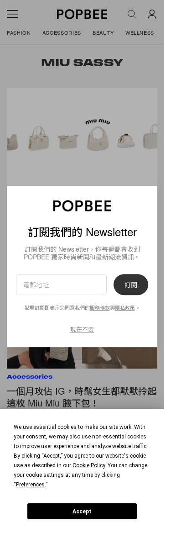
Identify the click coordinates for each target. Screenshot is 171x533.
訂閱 (130, 284)
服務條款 (100, 307)
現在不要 (82, 329)
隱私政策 (125, 307)
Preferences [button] (30, 484)
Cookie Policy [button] (89, 465)
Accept (82, 511)
